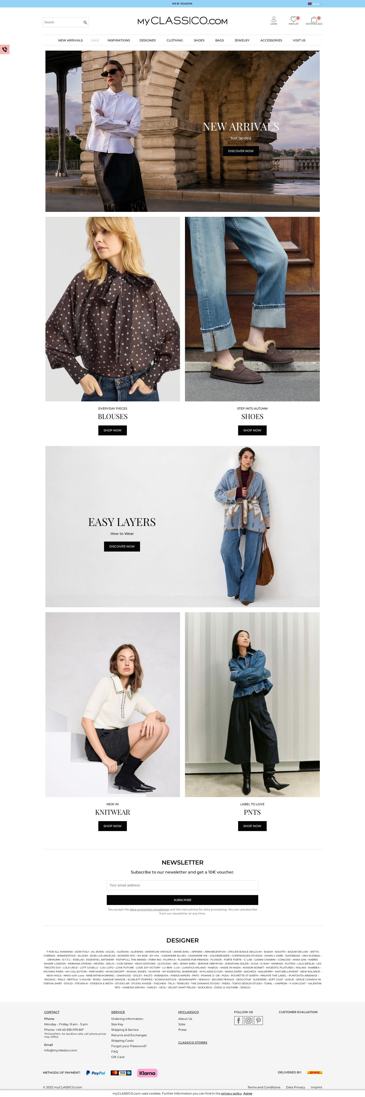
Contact (51, 1012)
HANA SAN (299, 959)
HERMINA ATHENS (79, 963)
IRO (175, 963)
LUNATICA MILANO (194, 967)
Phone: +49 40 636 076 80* (64, 1030)
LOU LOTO (106, 967)
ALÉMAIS (123, 951)
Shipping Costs (122, 1040)
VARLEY (152, 987)
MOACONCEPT (115, 971)
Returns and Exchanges (129, 1035)
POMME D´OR (210, 975)
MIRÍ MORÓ (96, 971)
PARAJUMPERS (180, 975)
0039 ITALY (82, 951)
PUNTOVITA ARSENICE (303, 975)
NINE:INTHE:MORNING (100, 975)
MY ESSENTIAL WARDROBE (179, 971)
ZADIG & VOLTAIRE (226, 987)
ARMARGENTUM (215, 951)
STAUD (68, 983)
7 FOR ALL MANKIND (59, 951)
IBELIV (110, 963)
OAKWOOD (124, 975)
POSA (225, 975)
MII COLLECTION (76, 971)
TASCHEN (160, 983)
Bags (219, 40)
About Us (185, 1019)
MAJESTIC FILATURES (279, 967)
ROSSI (97, 979)
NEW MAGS (53, 975)
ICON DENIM (125, 963)
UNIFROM (281, 983)
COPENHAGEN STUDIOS (247, 955)
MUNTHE (154, 971)
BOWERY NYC (126, 955)
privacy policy (231, 1093)
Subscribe (182, 900)
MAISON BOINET (253, 967)
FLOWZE (216, 959)
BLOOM (83, 955)
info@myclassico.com (60, 1050)
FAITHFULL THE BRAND (131, 959)
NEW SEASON (182, 3)
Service (118, 1012)
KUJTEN (290, 963)
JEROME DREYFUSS (210, 963)
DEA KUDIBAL (311, 955)
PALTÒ (148, 975)
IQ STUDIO (164, 963)
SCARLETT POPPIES (140, 979)
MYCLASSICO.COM (211, 971)
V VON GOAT (298, 983)
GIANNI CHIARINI (265, 959)
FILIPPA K (169, 959)
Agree (247, 1093)
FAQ (114, 1051)
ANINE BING (181, 951)
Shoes (199, 40)
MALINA (301, 967)
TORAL (268, 983)
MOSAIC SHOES (136, 971)
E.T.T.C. (66, 959)
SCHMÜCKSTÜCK (165, 979)
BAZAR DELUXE (298, 951)
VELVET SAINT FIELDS (181, 987)
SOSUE (289, 979)
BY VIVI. (154, 955)
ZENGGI (245, 987)
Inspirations (119, 40)
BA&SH (268, 951)
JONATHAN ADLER (237, 963)
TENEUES (183, 983)
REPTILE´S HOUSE (79, 979)
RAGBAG (50, 979)
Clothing (175, 40)
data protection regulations (149, 909)
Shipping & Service (125, 1030)
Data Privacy (295, 1087)
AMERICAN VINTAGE (158, 951)
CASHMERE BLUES (174, 955)
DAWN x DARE (273, 955)
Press (182, 1030)
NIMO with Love (74, 975)
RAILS (61, 979)
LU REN (167, 967)
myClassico (188, 1012)
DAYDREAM (292, 955)
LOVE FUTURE (125, 967)
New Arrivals (70, 40)
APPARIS (196, 951)
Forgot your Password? (129, 1046)
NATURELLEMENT (286, 971)
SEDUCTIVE (243, 979)
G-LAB (248, 959)
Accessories (271, 40)
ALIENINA (137, 951)
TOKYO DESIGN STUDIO (247, 983)
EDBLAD (79, 959)
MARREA (313, 967)
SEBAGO (204, 979)
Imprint (316, 1087)
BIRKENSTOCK (66, 955)
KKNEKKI (277, 963)
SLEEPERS (260, 979)
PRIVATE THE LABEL (273, 975)
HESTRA (99, 963)
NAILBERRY (265, 971)
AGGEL (110, 951)
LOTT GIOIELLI (89, 967)
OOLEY (138, 975)
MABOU (213, 967)
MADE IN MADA (230, 967)
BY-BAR (142, 955)
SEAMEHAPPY (187, 979)
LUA (177, 967)
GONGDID (284, 959)
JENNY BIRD (187, 963)
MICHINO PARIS (53, 971)
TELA (171, 983)
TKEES (226, 983)
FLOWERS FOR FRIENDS (193, 959)
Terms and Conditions (264, 1087)
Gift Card (117, 1057)
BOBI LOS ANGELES (103, 955)
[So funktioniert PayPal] (98, 1072)
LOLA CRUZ (70, 967)
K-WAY (264, 963)
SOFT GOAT (276, 979)
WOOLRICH (205, 987)
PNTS (195, 975)
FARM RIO (154, 959)
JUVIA (254, 963)
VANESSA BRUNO (133, 987)
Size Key (117, 1024)
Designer (148, 40)
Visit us (299, 40)
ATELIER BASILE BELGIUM (245, 951)
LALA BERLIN (305, 963)
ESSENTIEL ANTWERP (100, 959)
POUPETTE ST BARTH (244, 975)
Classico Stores (192, 1042)
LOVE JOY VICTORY (148, 967)
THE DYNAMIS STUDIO (205, 983)
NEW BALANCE (310, 971)
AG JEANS (97, 951)
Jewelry (242, 40)
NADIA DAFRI (233, 971)
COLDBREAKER (219, 955)
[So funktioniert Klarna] (150, 1072)
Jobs (181, 1024)
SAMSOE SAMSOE (114, 979)
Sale (95, 40)
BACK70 (280, 951)
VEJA (162, 987)
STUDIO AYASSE (141, 983)
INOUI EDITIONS (145, 963)
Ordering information (127, 1019)
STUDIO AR (122, 983)
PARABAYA (161, 975)
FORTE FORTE (233, 959)
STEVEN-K (81, 983)
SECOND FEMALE (223, 979)
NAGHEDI (250, 971)
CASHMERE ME (198, 955)
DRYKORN (53, 959)
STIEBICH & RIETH (101, 983)
